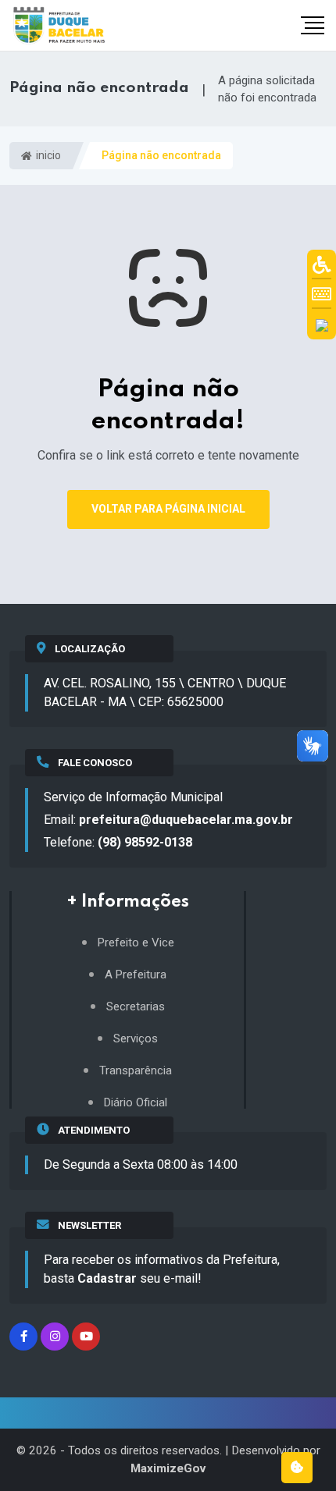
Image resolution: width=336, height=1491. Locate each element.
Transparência (135, 1071)
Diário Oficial (135, 1103)
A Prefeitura (135, 975)
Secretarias (135, 1007)
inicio (47, 155)
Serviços (135, 1039)
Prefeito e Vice (136, 943)
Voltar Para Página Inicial (168, 508)
